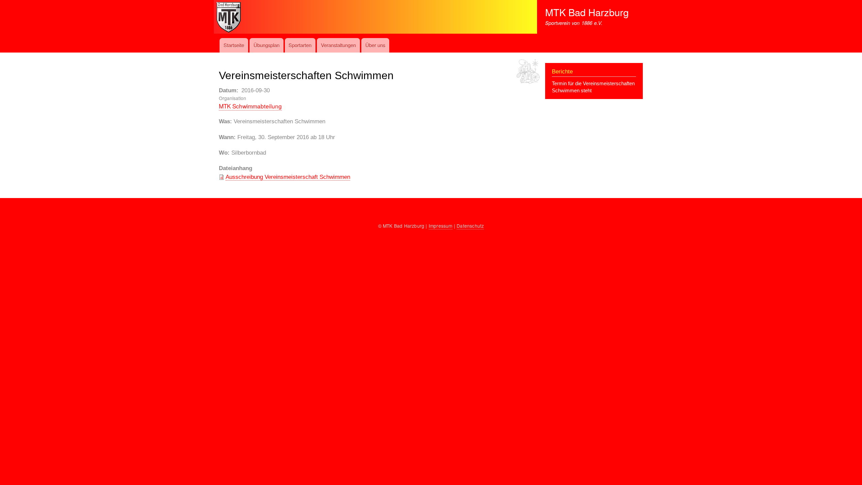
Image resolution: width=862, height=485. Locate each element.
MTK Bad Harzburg (587, 12)
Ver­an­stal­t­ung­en (338, 44)
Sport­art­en (300, 44)
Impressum (441, 225)
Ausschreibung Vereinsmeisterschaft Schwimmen (288, 176)
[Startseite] (379, 31)
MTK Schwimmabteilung (250, 106)
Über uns (375, 44)
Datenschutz (470, 225)
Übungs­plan (266, 44)
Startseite (234, 44)
